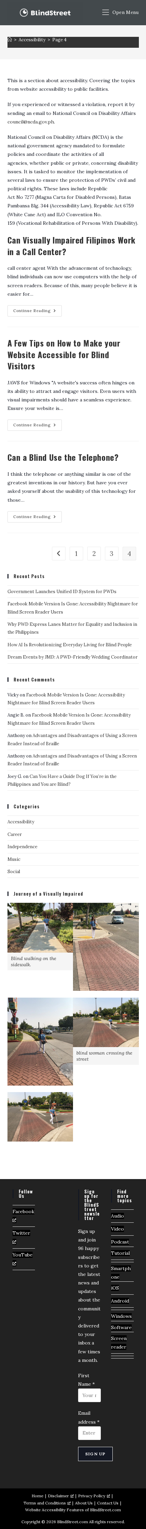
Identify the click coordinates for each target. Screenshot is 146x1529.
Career (14, 834)
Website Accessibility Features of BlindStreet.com (73, 1509)
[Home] (9, 40)
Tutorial (120, 1253)
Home (37, 1495)
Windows (121, 1316)
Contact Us (107, 1502)
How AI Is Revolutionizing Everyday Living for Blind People (69, 645)
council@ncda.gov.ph (30, 122)
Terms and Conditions (44, 1502)
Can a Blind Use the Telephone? (63, 457)
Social (13, 871)
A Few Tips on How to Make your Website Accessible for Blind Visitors (64, 354)
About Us (84, 1502)
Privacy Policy (91, 1495)
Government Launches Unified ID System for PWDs (61, 591)
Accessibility (20, 822)
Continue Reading (37, 312)
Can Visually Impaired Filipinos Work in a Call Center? (71, 246)
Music (13, 859)
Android (120, 1301)
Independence (22, 847)
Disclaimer (58, 1495)
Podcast (120, 1242)
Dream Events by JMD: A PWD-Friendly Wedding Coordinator (72, 657)
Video (117, 1229)
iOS (115, 1288)
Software (121, 1327)
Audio (117, 1216)
